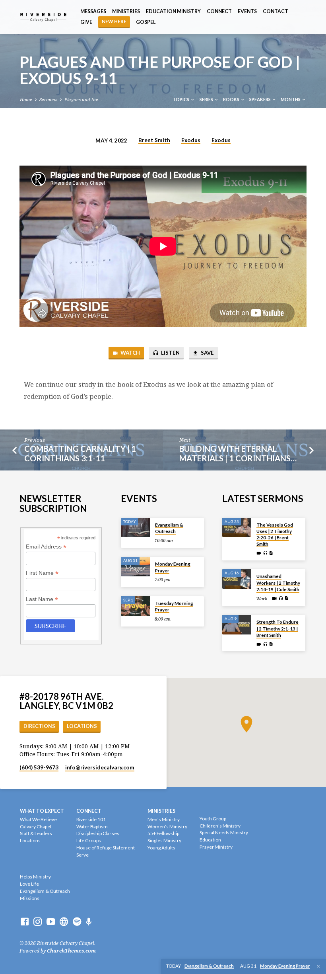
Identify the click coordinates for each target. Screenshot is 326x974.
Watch (129, 352)
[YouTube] (51, 922)
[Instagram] (38, 922)
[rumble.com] (64, 922)
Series (207, 99)
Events (247, 11)
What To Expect (42, 811)
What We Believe (38, 819)
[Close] (318, 966)
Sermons (48, 99)
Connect (219, 11)
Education (210, 840)
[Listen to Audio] (265, 553)
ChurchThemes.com (71, 951)
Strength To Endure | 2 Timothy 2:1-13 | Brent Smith (277, 628)
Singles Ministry (164, 840)
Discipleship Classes (97, 833)
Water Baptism (92, 827)
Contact (275, 11)
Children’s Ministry (220, 826)
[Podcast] (89, 922)
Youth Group (213, 819)
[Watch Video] (259, 553)
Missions (29, 898)
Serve (82, 855)
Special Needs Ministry (224, 832)
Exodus (190, 140)
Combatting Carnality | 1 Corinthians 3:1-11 (80, 453)
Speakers (260, 99)
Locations (82, 726)
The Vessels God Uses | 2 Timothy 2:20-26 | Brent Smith (274, 534)
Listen (170, 352)
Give (86, 22)
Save (207, 352)
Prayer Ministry (216, 847)
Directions (39, 726)
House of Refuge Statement (105, 848)
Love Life (29, 884)
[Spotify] (77, 922)
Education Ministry (173, 11)
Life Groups (88, 840)
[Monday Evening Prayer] (135, 566)
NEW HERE (114, 21)
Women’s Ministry (167, 827)
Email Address (46, 546)
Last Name (42, 599)
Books (231, 99)
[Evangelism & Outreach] (135, 527)
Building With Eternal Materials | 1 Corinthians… (238, 453)
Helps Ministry (35, 877)
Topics (181, 99)
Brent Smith (154, 140)
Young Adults (161, 848)
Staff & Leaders (36, 833)
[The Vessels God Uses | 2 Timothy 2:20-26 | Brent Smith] (236, 527)
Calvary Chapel (35, 827)
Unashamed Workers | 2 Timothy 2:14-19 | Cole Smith (278, 583)
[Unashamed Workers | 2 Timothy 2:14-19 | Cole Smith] (236, 579)
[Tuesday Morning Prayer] (135, 606)
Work (261, 598)
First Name (42, 573)
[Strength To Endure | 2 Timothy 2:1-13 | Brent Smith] (236, 624)
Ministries (126, 11)
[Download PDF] (271, 553)
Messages (93, 11)
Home (26, 99)
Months (291, 99)
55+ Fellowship (163, 833)
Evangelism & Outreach (169, 528)
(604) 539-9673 (38, 767)
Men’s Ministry (163, 819)
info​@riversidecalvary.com (99, 767)
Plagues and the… (83, 99)
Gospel (145, 22)
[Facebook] (24, 922)
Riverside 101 (91, 819)
